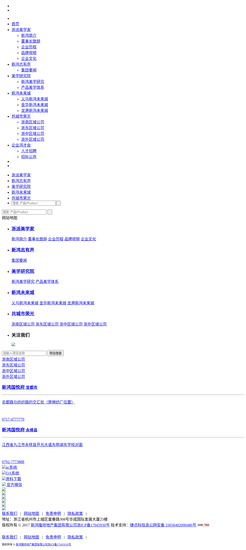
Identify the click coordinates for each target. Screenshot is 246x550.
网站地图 (31, 514)
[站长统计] (203, 525)
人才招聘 (29, 151)
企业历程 (29, 47)
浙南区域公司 (32, 122)
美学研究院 (21, 76)
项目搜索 (55, 353)
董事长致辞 (30, 41)
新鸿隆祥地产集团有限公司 (54, 525)
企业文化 (29, 59)
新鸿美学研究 (32, 82)
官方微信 (14, 485)
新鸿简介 (29, 35)
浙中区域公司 (32, 134)
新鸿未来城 (21, 93)
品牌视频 (29, 53)
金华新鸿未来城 (34, 105)
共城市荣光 (21, 116)
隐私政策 (75, 514)
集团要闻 (29, 70)
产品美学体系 (32, 87)
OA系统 (12, 473)
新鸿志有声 (21, 64)
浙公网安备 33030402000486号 (170, 525)
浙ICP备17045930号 (93, 525)
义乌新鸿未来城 (34, 99)
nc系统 (11, 467)
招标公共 (29, 157)
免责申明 (53, 514)
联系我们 (9, 514)
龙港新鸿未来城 (34, 111)
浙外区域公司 (32, 139)
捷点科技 (137, 525)
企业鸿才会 (21, 145)
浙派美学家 (21, 30)
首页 (15, 24)
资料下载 (13, 479)
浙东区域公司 (32, 128)
